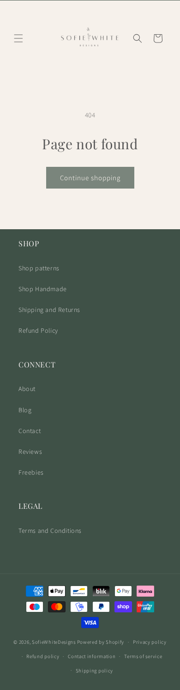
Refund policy (42, 656)
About (27, 389)
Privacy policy (150, 642)
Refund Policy (38, 330)
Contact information (91, 656)
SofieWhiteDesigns (54, 642)
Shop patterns (39, 268)
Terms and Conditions (50, 530)
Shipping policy (95, 670)
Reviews (30, 451)
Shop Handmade (42, 289)
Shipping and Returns (49, 309)
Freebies (31, 472)
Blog (24, 410)
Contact (29, 431)
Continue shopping (90, 177)
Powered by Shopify (101, 642)
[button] (18, 38)
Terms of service (143, 656)
